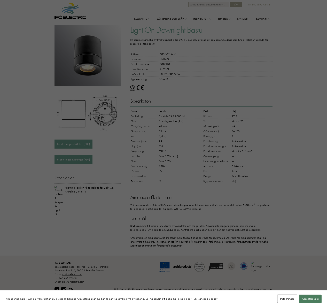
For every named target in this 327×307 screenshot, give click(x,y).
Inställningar (287, 299)
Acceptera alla (310, 299)
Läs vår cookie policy (205, 299)
